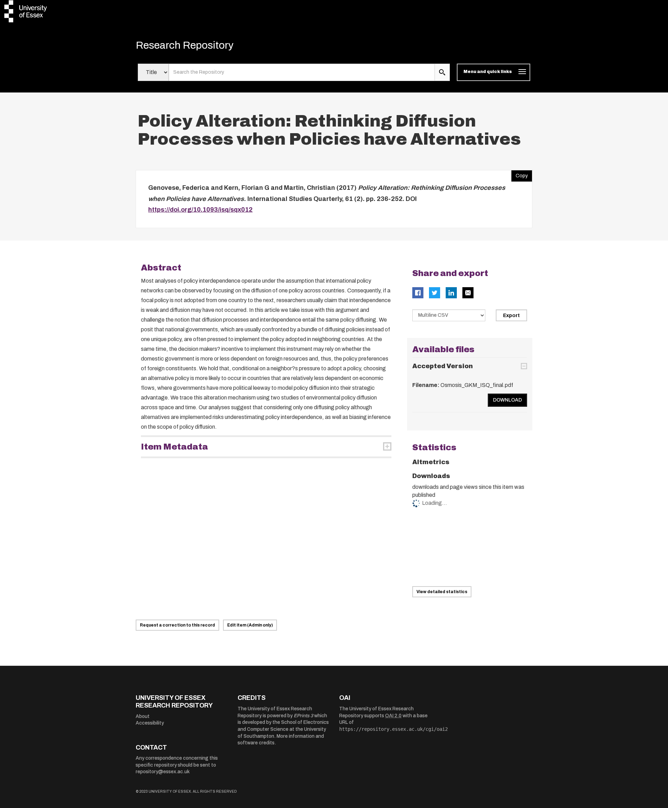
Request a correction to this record (177, 625)
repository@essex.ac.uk (163, 771)
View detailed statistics (441, 591)
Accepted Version (442, 366)
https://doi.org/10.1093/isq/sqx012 (200, 209)
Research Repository (184, 45)
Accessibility (150, 723)
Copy (519, 174)
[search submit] (442, 72)
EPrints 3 (303, 715)
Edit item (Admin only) (250, 625)
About (143, 716)
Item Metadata (174, 446)
